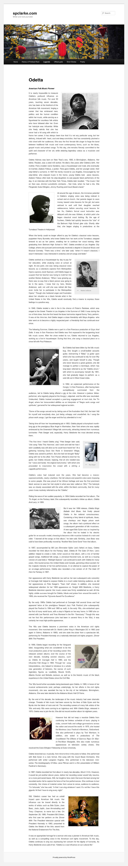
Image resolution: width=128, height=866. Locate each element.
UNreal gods (58, 62)
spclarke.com (25, 13)
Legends (46, 62)
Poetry (82, 62)
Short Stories (71, 62)
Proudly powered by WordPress (64, 857)
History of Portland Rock (31, 62)
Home (16, 62)
